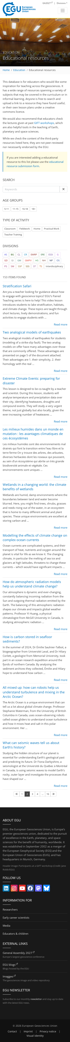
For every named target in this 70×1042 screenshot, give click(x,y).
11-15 (15, 208)
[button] (63, 189)
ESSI (50, 254)
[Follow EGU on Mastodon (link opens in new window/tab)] (38, 889)
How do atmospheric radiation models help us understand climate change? (32, 584)
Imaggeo (8, 976)
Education (19, 70)
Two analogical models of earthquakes (32, 332)
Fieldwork (24, 228)
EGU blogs (9, 964)
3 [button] (32, 794)
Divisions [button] (61, 3)
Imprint (28, 1031)
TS (40, 266)
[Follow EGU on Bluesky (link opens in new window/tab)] (46, 889)
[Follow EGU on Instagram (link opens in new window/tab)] (14, 889)
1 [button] (22, 794)
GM (19, 260)
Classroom (10, 228)
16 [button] (47, 794)
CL (19, 254)
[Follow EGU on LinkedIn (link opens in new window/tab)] (6, 889)
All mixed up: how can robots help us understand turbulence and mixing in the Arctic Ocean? (34, 692)
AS (5, 254)
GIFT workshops (44, 123)
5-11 (6, 208)
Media (6, 925)
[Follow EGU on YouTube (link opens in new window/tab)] (22, 889)
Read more (60, 324)
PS (5, 266)
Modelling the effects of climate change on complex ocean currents (35, 537)
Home (6, 70)
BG (12, 254)
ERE (43, 254)
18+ (33, 208)
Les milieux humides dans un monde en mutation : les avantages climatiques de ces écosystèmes (33, 433)
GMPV (28, 260)
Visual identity (35, 1035)
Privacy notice (48, 1031)
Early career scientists (16, 917)
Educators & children (15, 933)
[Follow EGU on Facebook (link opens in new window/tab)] (30, 889)
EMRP (34, 254)
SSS (27, 266)
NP (51, 260)
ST (34, 266)
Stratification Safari (17, 286)
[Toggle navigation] (62, 10)
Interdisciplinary (54, 266)
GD (6, 260)
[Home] (19, 9)
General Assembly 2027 (17, 953)
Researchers (10, 909)
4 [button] (37, 794)
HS (36, 260)
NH (44, 260)
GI (12, 260)
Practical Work (51, 228)
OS (58, 260)
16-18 (25, 208)
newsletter (36, 999)
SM (12, 266)
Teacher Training (13, 234)
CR (25, 254)
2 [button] (27, 794)
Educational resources (42, 70)
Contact (12, 1031)
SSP (20, 266)
